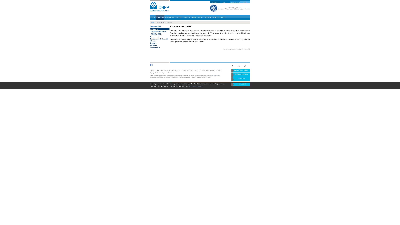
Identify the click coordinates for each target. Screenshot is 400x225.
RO (244, 2)
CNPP (152, 22)
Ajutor (225, 2)
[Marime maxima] (245, 67)
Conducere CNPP (156, 35)
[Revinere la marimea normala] (232, 67)
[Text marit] (239, 67)
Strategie (153, 43)
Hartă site (215, 2)
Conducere (169, 22)
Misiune (153, 41)
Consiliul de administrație (158, 31)
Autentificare (235, 2)
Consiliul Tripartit (156, 33)
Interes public (155, 47)
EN (246, 2)
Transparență (154, 37)
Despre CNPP (160, 22)
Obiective (153, 45)
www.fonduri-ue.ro (215, 75)
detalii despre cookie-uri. (196, 86)
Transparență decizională (159, 39)
